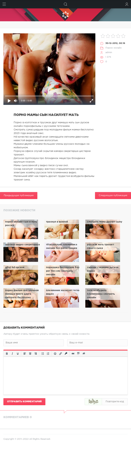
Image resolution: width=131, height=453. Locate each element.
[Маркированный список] (42, 353)
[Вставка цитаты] (73, 353)
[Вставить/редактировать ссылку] (60, 353)
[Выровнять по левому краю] (24, 353)
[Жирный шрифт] (6, 353)
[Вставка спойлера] (78, 353)
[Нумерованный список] (48, 353)
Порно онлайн (113, 48)
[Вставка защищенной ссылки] (66, 353)
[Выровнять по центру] (30, 353)
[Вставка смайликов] (55, 353)
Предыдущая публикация (19, 195)
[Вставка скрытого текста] (84, 353)
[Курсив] (12, 353)
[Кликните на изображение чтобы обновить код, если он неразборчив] (93, 401)
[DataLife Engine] (65, 14)
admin (108, 52)
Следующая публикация (113, 195)
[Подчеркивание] (17, 353)
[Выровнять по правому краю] (35, 353)
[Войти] (127, 4)
